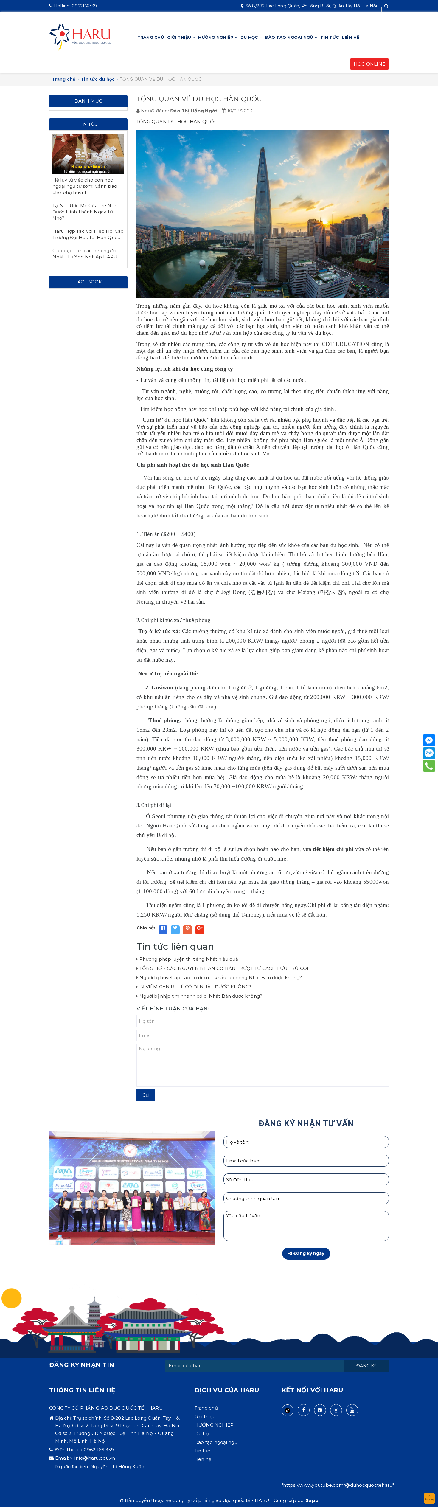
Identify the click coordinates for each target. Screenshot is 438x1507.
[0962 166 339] (429, 766)
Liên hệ (350, 37)
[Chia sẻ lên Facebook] (163, 929)
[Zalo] (429, 753)
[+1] (199, 929)
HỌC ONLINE (370, 64)
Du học (249, 37)
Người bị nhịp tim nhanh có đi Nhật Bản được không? (201, 996)
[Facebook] (429, 740)
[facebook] (304, 1410)
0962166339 (75, 6)
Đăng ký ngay (308, 1253)
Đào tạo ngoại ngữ (290, 37)
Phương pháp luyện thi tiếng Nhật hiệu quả (188, 959)
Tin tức (329, 37)
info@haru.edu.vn (94, 1458)
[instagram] (336, 1410)
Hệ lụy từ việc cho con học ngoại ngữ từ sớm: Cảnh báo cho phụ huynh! (84, 186)
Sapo (312, 1500)
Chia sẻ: (145, 928)
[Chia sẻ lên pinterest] (187, 929)
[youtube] (352, 1410)
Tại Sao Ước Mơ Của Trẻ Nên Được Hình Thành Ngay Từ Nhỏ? (84, 212)
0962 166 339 (99, 1449)
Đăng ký (366, 1365)
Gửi (145, 1095)
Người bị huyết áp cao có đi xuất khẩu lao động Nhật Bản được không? (220, 977)
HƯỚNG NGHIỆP (216, 37)
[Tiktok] (287, 1410)
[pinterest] (320, 1410)
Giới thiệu (179, 37)
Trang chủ (150, 37)
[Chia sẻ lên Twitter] (175, 929)
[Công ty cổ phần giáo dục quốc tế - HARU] (80, 37)
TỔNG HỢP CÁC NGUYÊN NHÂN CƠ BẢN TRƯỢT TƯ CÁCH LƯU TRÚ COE (224, 968)
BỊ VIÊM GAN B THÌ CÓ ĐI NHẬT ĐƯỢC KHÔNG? (195, 987)
